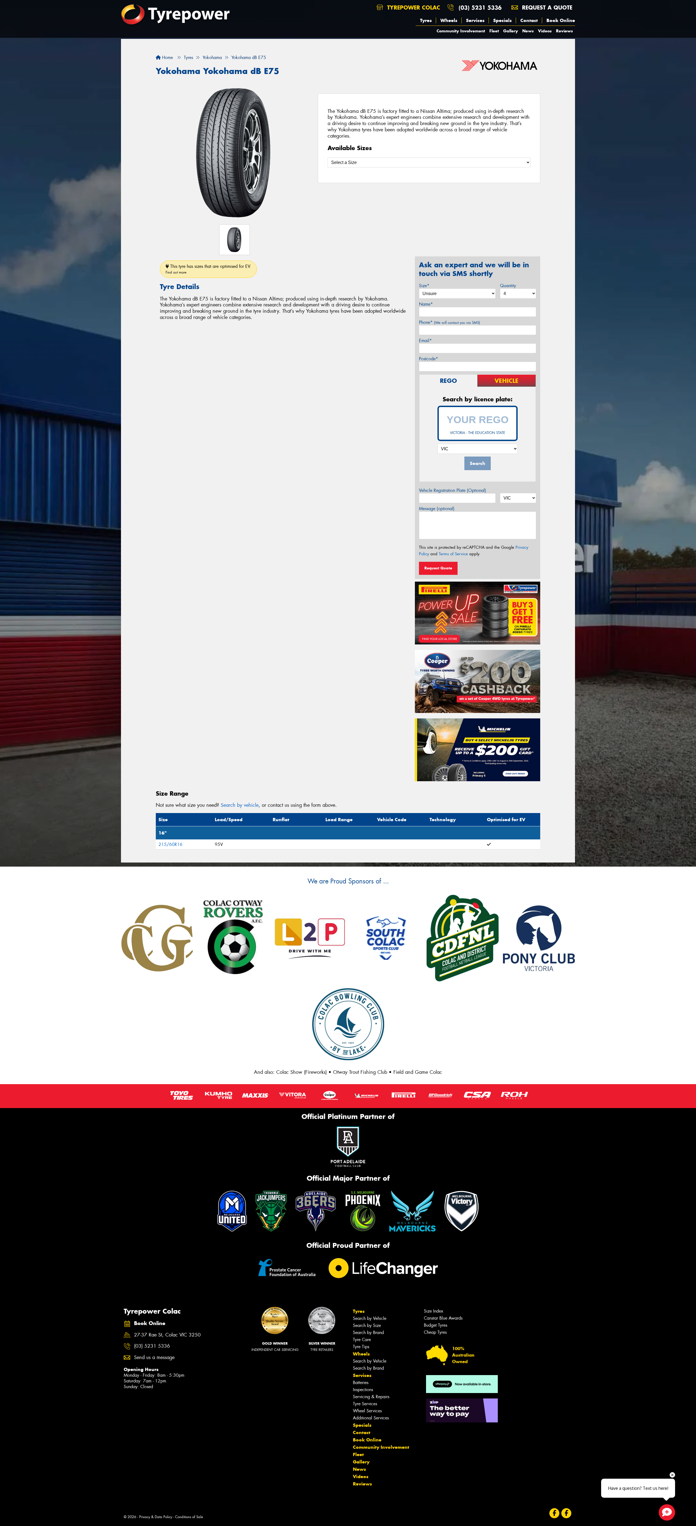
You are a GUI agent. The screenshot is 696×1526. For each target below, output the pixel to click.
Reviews (564, 30)
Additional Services (371, 1418)
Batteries (360, 1382)
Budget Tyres (435, 1325)
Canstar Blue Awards (443, 1318)
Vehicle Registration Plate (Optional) (452, 490)
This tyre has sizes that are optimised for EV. (208, 269)
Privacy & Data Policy (155, 1517)
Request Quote (438, 568)
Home (167, 57)
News (528, 30)
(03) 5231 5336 (480, 7)
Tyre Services (365, 1404)
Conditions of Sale (189, 1517)
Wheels (448, 20)
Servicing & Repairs (371, 1397)
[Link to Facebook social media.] (554, 1513)
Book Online (560, 20)
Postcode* (428, 359)
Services (475, 20)
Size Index (433, 1311)
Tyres (426, 20)
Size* (424, 286)
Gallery (510, 30)
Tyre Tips (361, 1347)
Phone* (449, 322)
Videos (545, 30)
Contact (529, 20)
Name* (426, 304)
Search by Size (367, 1325)
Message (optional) (437, 508)
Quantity (508, 286)
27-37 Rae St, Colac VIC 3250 (167, 1335)
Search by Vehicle (369, 1318)
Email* (425, 340)
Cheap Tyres (435, 1332)
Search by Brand (368, 1332)
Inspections (363, 1389)
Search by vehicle (240, 805)
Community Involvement (461, 30)
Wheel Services (367, 1411)
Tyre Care (362, 1339)
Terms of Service (453, 554)
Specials (502, 20)
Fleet (494, 30)
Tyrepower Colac (412, 7)
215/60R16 (170, 844)
